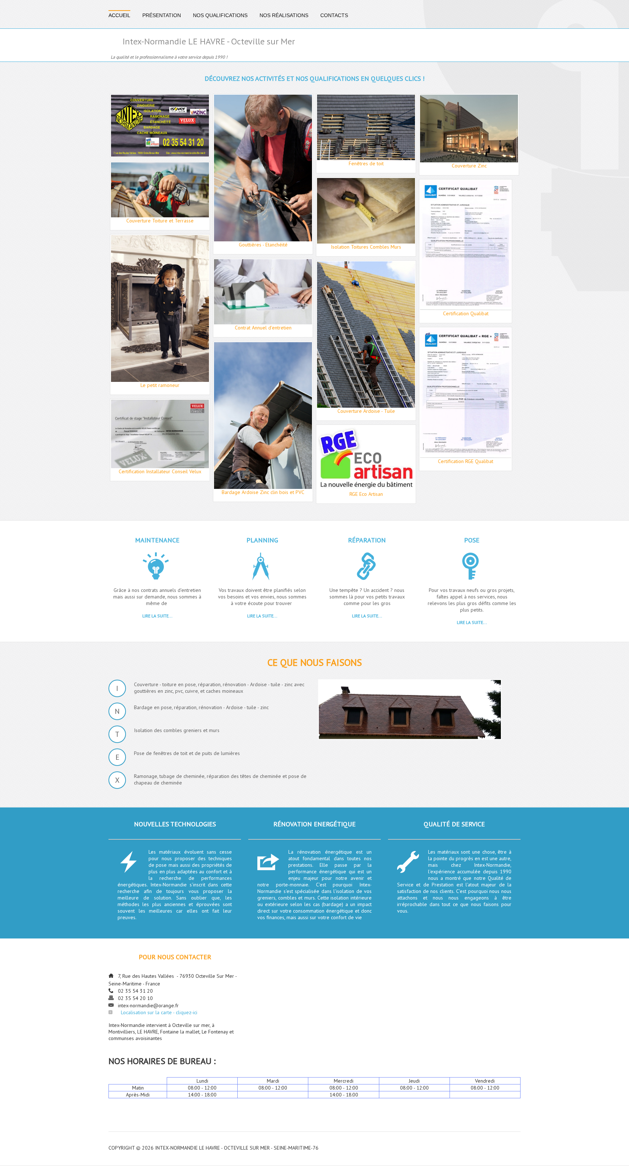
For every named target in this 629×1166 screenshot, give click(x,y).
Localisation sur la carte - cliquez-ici (159, 1012)
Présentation (161, 15)
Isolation (277, 370)
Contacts (334, 15)
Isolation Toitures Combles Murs (366, 188)
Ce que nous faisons (315, 662)
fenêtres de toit (155, 434)
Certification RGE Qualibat (469, 338)
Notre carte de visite (160, 104)
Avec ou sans (244, 370)
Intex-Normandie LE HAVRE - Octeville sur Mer (209, 41)
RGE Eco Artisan (366, 435)
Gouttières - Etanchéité (263, 104)
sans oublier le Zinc (365, 335)
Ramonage (160, 245)
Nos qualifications (220, 15)
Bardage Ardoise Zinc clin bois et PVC (262, 352)
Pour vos (127, 434)
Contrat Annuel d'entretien (263, 269)
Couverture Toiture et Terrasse (160, 172)
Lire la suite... (157, 615)
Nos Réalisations (284, 15)
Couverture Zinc (469, 104)
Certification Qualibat (469, 190)
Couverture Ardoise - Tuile (366, 271)
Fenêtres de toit (366, 104)
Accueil (119, 15)
